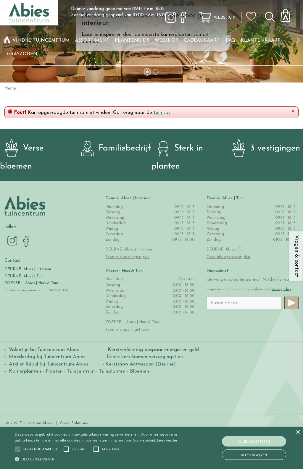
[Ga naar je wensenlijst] (253, 18)
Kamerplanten (25, 371)
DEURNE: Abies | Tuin (23, 276)
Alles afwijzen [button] (254, 454)
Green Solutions (74, 423)
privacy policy (281, 289)
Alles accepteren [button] (254, 441)
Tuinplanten (112, 371)
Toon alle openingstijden (127, 257)
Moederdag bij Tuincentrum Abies (47, 356)
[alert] (151, 448)
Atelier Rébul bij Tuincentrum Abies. (49, 364)
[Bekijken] (289, 14)
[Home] (7, 40)
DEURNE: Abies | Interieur (27, 269)
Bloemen (139, 371)
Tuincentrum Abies (36, 423)
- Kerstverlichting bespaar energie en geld (151, 349)
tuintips (162, 112)
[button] (40, 449)
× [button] (298, 432)
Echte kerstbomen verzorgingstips (145, 356)
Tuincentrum (81, 371)
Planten (54, 371)
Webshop (224, 17)
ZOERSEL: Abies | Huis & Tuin (31, 283)
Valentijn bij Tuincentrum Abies (44, 349)
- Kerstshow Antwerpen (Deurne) (138, 364)
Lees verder (167, 440)
